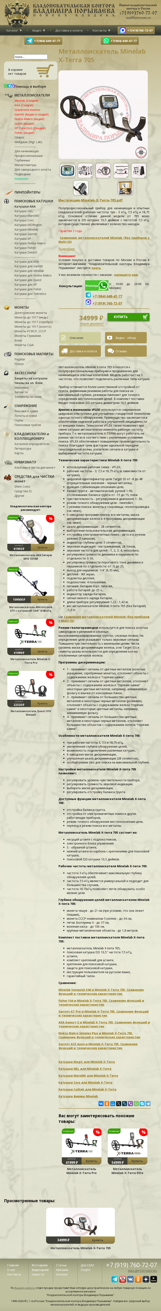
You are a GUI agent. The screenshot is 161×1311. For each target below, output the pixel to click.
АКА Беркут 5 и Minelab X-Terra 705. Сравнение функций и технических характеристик (104, 1024)
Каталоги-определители (31, 444)
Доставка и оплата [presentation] (83, 351)
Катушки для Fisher (28, 289)
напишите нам (126, 275)
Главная (13, 1265)
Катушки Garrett (25, 234)
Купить (43, 547)
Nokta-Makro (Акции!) (29, 119)
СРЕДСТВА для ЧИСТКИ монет (34, 478)
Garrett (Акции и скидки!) (31, 114)
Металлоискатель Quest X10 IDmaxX (31, 712)
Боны (18, 340)
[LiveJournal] (124, 1103)
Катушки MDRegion (28, 225)
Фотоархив (40, 1265)
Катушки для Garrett (28, 266)
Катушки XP (22, 239)
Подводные (22, 174)
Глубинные (22, 160)
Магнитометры (25, 165)
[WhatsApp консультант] (96, 290)
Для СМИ (87, 1265)
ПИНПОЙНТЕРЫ (27, 192)
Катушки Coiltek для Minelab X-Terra (87, 1089)
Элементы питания (28, 397)
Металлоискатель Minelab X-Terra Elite (127, 1171)
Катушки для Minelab (29, 271)
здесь (96, 268)
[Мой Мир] (112, 1103)
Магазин (62, 1270)
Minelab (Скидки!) (26, 101)
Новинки (21, 179)
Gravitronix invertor (27, 110)
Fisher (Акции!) (24, 133)
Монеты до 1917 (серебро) (33, 322)
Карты (18, 453)
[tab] (81, 337)
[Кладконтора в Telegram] (115, 1281)
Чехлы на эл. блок (28, 383)
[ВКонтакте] (101, 1103)
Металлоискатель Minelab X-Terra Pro (30, 660)
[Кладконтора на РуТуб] (153, 1281)
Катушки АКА (25, 206)
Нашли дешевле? (91, 324)
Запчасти (21, 392)
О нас (11, 1270)
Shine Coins (22, 486)
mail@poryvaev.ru (142, 1271)
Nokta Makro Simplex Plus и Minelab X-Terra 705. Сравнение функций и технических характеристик (99, 1035)
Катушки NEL (23, 211)
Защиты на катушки (30, 378)
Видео (36, 30)
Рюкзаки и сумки (26, 411)
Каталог (12, 30)
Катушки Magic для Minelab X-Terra (86, 1062)
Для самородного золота (32, 169)
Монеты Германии (27, 336)
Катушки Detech (25, 252)
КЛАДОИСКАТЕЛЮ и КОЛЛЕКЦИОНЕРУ (31, 436)
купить (121, 316)
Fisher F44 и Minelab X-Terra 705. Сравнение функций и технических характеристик (101, 1003)
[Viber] (130, 1103)
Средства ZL (23, 491)
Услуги (85, 1270)
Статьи (61, 1265)
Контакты (99, 30)
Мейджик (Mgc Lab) (28, 142)
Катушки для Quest (28, 280)
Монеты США (24, 345)
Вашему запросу (25, 1288)
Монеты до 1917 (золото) (32, 326)
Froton (19, 364)
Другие (19, 496)
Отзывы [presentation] (121, 351)
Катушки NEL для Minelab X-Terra (84, 1069)
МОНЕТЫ (21, 307)
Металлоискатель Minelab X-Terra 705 (81, 1248)
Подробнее (66, 249)
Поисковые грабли (27, 425)
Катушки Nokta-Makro (30, 243)
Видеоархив (40, 1270)
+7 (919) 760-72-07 (131, 1265)
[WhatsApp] (136, 1103)
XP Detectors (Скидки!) (30, 128)
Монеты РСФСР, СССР (30, 331)
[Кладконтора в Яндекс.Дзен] (146, 1281)
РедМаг (19, 359)
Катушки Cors (24, 220)
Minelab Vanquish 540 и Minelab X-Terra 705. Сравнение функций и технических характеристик (101, 992)
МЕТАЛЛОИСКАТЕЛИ (32, 95)
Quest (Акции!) (24, 124)
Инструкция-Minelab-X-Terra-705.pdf (90, 200)
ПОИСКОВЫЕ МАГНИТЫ (33, 354)
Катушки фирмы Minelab (78, 1096)
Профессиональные (28, 156)
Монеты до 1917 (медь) (31, 317)
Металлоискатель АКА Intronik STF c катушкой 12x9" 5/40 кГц (30, 608)
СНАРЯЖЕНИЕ (25, 405)
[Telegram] (148, 1103)
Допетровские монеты (30, 313)
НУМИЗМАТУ (25, 462)
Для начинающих (26, 151)
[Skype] (142, 1103)
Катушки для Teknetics (30, 294)
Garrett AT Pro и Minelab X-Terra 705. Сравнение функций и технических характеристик (103, 1013)
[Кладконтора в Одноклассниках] (138, 1281)
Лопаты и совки (25, 416)
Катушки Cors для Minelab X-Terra (85, 1082)
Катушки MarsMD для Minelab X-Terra (88, 1076)
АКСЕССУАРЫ (25, 373)
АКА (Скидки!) (23, 105)
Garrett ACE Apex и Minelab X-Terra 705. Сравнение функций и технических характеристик (98, 1046)
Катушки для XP (25, 285)
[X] (118, 1103)
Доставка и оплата (69, 30)
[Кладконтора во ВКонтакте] (130, 1281)
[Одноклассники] (106, 1103)
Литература (22, 448)
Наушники (21, 387)
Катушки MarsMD (26, 216)
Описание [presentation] (76, 338)
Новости (38, 1274)
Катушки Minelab (26, 229)
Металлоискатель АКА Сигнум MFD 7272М (31, 556)
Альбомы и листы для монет (34, 467)
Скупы (18, 420)
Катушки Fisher (25, 248)
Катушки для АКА (26, 262)
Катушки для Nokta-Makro (33, 275)
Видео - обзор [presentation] (126, 338)
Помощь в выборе (30, 86)
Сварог (19, 137)
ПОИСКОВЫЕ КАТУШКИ (33, 201)
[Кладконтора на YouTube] (122, 1281)
